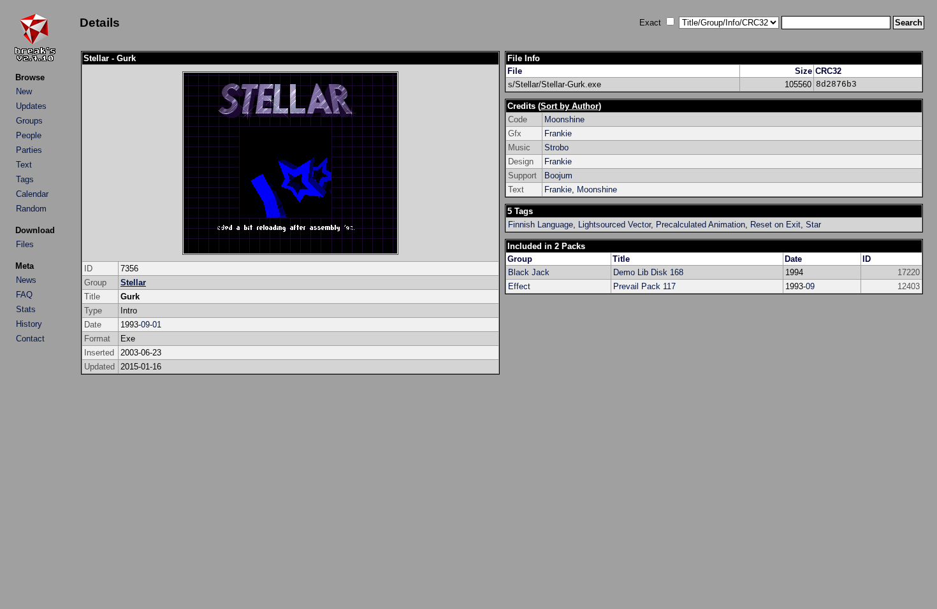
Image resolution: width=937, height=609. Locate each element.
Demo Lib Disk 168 (648, 272)
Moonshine (564, 119)
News (26, 280)
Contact (30, 338)
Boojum (558, 175)
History (29, 324)
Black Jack (528, 272)
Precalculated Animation (700, 224)
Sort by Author (570, 106)
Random (31, 208)
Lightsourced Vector (614, 224)
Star (813, 224)
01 (156, 324)
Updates (31, 106)
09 (145, 324)
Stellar (133, 282)
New (24, 91)
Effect (519, 286)
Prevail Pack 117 (644, 286)
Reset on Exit (775, 224)
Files (25, 244)
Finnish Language (540, 224)
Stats (26, 309)
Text (24, 164)
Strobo (556, 147)
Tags (25, 179)
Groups (29, 120)
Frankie (558, 133)
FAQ (24, 294)
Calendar (32, 194)
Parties (29, 150)
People (28, 135)
